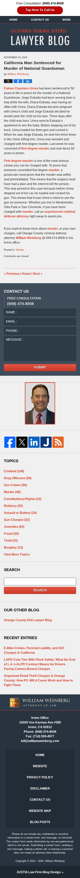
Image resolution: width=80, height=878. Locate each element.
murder (54, 170)
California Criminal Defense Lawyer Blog (40, 37)
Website (40, 766)
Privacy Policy (40, 777)
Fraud (11, 533)
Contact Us (40, 19)
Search (40, 590)
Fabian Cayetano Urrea (21, 88)
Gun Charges (17, 519)
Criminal (14, 471)
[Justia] (46, 442)
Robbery (13, 505)
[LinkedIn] (34, 442)
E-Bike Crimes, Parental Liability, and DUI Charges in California (34, 650)
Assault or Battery (20, 512)
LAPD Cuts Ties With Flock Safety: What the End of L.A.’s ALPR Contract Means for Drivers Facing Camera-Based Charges (39, 664)
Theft (11, 540)
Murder (20, 249)
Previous (12, 273)
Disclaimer (40, 788)
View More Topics (17, 554)
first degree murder (35, 148)
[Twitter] (22, 442)
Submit (40, 367)
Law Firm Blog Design (39, 872)
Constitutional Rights (22, 499)
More (67, 19)
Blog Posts (40, 822)
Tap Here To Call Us (40, 10)
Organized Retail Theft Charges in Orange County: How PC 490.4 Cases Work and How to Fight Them (38, 680)
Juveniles (14, 526)
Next (37, 273)
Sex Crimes (15, 485)
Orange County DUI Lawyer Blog (28, 620)
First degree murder (18, 160)
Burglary (13, 547)
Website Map (40, 810)
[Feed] (58, 442)
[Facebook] (10, 442)
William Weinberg (29, 237)
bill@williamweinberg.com (40, 741)
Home (13, 19)
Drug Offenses (17, 478)
